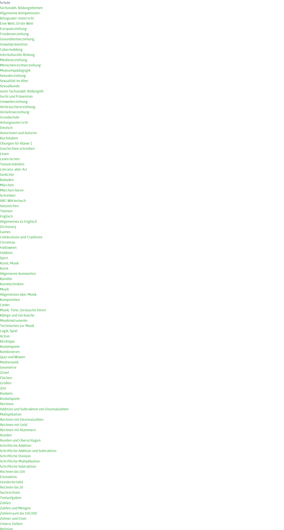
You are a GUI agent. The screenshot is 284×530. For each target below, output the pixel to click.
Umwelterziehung (14, 102)
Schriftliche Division (15, 456)
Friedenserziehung (14, 34)
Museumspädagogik (15, 70)
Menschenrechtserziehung (20, 65)
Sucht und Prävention (16, 96)
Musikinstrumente (13, 320)
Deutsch (6, 128)
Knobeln (6, 393)
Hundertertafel (11, 482)
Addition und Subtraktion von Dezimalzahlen (34, 409)
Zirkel (4, 373)
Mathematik (9, 362)
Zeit (3, 388)
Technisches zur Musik (17, 326)
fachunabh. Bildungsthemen (21, 8)
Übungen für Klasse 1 (16, 143)
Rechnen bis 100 (12, 472)
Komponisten (10, 300)
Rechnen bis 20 (11, 487)
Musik (4, 289)
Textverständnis (12, 164)
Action (5, 336)
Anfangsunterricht (14, 122)
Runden (6, 435)
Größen (5, 383)
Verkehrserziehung (14, 112)
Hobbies (6, 253)
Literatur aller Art (13, 169)
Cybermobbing (11, 49)
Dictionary (8, 227)
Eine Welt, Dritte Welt (16, 23)
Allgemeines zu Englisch (18, 221)
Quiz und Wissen (12, 357)
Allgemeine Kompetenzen (20, 13)
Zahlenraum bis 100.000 (18, 513)
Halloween (8, 248)
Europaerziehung (13, 29)
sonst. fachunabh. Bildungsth (21, 91)
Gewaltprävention (14, 44)
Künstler (6, 279)
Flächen (6, 378)
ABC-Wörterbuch (13, 201)
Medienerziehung (13, 60)
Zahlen (5, 503)
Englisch (6, 216)
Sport (4, 258)
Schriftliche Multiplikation (20, 461)
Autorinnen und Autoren (18, 133)
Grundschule (9, 117)
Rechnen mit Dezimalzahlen (21, 419)
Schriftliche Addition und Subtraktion (28, 451)
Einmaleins (8, 477)
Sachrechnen (10, 492)
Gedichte (7, 175)
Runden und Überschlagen (20, 440)
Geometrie (8, 367)
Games (5, 232)
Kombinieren (10, 352)
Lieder (5, 305)
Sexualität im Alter (14, 81)
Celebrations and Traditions (21, 237)
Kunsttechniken (12, 284)
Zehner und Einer (13, 518)
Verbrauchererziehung (17, 107)
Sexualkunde (10, 86)
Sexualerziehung (13, 76)
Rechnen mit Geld (13, 425)
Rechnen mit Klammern (18, 430)
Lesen (4, 154)
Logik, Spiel (8, 331)
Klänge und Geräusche (17, 315)
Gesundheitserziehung (17, 39)
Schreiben (7, 195)
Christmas (7, 242)
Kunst (4, 268)
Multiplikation (10, 414)
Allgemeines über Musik (18, 294)
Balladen (7, 180)
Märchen (7, 185)
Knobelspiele (10, 347)
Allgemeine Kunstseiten (18, 274)
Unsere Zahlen (11, 524)
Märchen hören (12, 190)
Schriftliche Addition (15, 446)
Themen (6, 211)
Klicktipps (7, 341)
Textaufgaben (10, 498)
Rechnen (7, 404)
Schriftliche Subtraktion (18, 466)
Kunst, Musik (9, 263)
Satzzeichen (9, 206)
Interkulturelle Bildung (17, 55)
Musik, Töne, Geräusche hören (23, 310)
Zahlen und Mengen (15, 508)
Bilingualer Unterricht (17, 18)
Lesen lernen (10, 159)
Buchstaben (9, 138)
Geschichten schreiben (17, 148)
